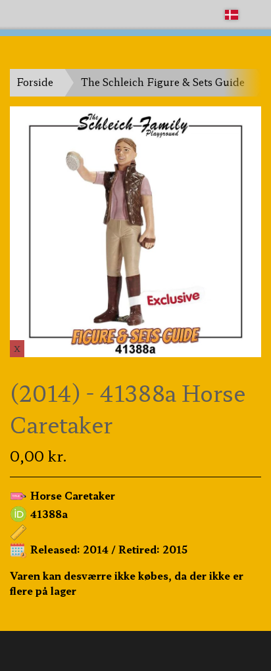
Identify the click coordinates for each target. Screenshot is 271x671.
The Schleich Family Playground (83, 14)
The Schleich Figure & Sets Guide (163, 82)
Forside (34, 82)
